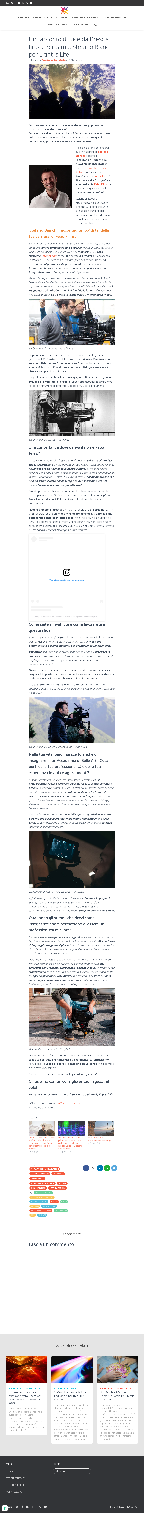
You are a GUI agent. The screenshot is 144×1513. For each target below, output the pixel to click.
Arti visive (61, 17)
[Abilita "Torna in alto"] (138, 1507)
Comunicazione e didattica (84, 17)
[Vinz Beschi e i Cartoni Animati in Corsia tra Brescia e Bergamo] (117, 1369)
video (33, 1215)
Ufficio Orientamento (70, 1103)
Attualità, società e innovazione (45, 1169)
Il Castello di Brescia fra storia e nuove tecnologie (99, 1139)
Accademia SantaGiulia (39, 1202)
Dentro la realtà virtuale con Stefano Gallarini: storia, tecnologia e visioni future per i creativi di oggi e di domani (42, 1143)
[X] (93, 1168)
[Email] (114, 1168)
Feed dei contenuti (15, 1478)
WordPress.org (14, 1491)
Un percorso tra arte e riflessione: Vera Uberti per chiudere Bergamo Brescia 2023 (25, 1397)
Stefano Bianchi (61, 1211)
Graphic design (37, 1178)
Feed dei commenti (15, 1485)
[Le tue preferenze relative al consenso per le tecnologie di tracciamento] (5, 1508)
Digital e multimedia (57, 24)
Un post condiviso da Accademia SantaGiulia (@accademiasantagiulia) (66, 617)
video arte (42, 1215)
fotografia (35, 1206)
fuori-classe (101, 176)
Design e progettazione (114, 17)
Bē (23, 3)
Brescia (64, 1202)
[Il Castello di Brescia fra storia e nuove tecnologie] (101, 1128)
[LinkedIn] (100, 1168)
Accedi (9, 1471)
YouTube (31, 3)
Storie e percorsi (42, 17)
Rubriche (23, 17)
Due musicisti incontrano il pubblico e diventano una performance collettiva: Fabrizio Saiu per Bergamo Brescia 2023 (70, 1143)
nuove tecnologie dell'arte (41, 1211)
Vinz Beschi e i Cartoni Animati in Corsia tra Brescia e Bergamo (117, 1395)
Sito (7, 3)
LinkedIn (19, 3)
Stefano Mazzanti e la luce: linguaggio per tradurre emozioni (70, 1395)
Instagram (12, 3)
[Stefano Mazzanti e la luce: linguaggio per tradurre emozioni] (72, 1369)
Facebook (15, 3)
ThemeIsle (133, 1507)
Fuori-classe (58, 1174)
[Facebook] (86, 1168)
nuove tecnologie (49, 1206)
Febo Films (101, 184)
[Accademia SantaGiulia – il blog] (72, 10)
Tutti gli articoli (81, 24)
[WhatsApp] (107, 1168)
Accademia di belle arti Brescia (42, 1197)
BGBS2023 (54, 1202)
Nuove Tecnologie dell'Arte (42, 1183)
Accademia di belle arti (43, 1193)
